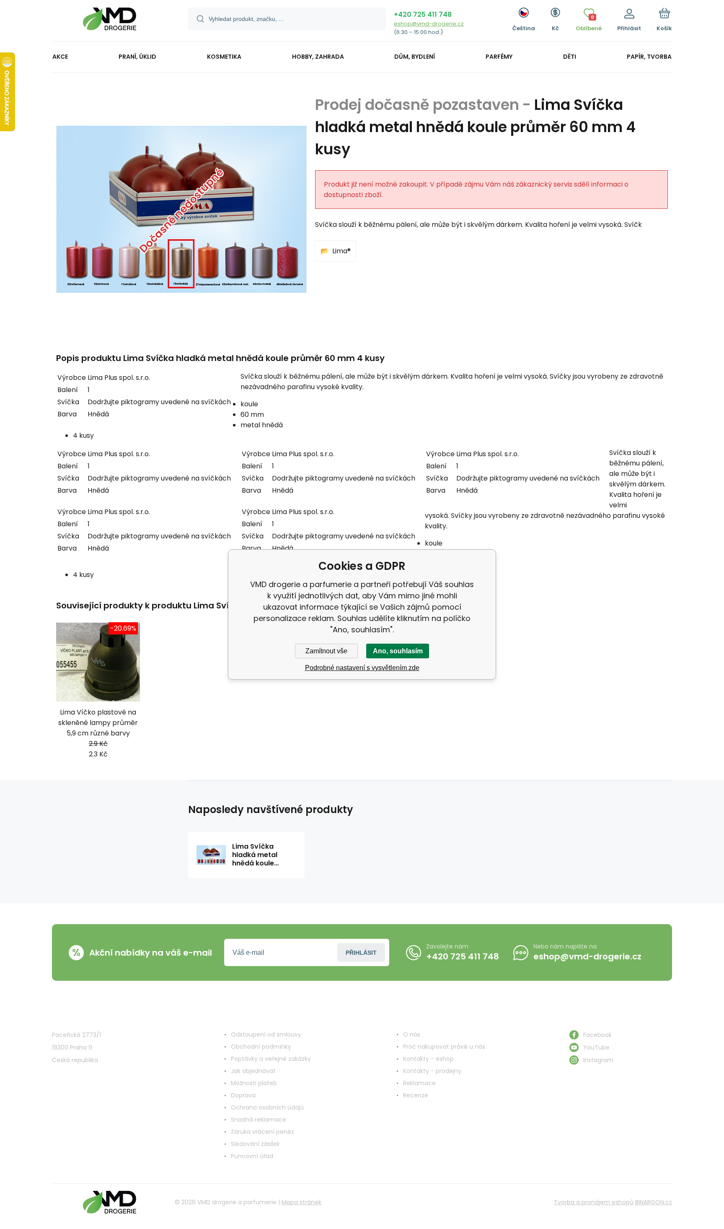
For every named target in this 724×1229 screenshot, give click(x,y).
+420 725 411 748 (423, 14)
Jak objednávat (253, 1071)
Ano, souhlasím (398, 651)
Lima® (341, 251)
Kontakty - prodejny (432, 1071)
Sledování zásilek (255, 1144)
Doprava (243, 1095)
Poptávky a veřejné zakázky (271, 1059)
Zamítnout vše (326, 651)
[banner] (109, 22)
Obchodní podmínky (261, 1046)
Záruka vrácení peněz (262, 1132)
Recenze (415, 1095)
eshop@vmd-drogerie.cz (429, 24)
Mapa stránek (301, 1202)
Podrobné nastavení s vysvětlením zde (362, 667)
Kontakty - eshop (428, 1059)
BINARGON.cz (653, 1202)
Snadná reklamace (258, 1119)
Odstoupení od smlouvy (266, 1034)
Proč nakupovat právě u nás (444, 1046)
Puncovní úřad (252, 1156)
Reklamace (419, 1083)
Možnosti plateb (254, 1083)
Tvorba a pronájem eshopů (594, 1202)
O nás (411, 1034)
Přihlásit (361, 952)
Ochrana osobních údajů (267, 1107)
